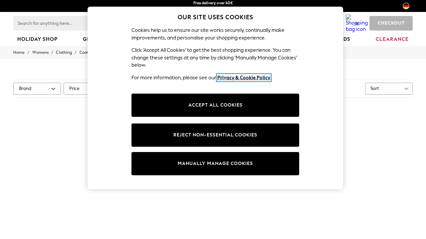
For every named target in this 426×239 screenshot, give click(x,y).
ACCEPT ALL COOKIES (215, 105)
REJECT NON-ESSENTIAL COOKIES (215, 135)
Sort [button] (374, 88)
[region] (215, 98)
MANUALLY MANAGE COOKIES (215, 163)
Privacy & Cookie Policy (243, 78)
